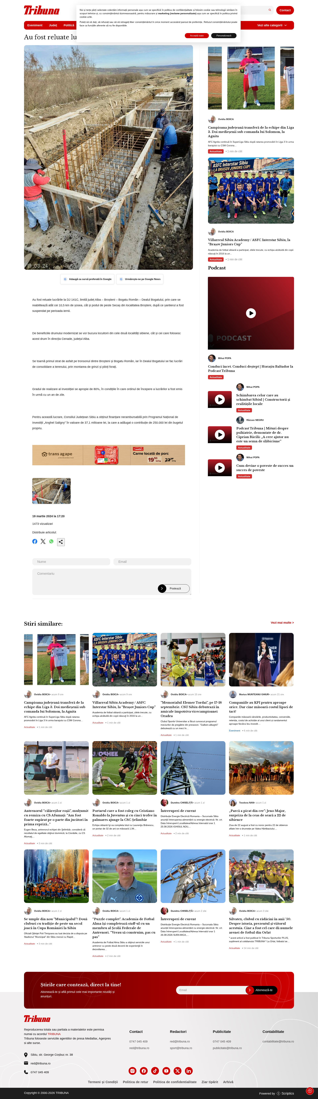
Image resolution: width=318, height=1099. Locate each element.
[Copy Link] (61, 542)
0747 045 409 (138, 1041)
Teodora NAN (246, 802)
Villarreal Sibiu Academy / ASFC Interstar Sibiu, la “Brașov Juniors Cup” (249, 242)
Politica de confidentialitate (175, 1082)
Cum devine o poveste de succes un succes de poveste (264, 468)
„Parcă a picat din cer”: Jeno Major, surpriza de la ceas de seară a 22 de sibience (257, 815)
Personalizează (223, 35)
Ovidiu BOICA (42, 694)
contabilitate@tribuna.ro (278, 1041)
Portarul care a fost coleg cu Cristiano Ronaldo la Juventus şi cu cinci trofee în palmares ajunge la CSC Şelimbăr (124, 815)
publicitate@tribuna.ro (227, 1048)
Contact (285, 10)
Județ (53, 25)
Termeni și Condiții (103, 1082)
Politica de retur (135, 1082)
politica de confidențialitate (178, 10)
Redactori (178, 1032)
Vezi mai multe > (282, 622)
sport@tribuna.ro (181, 1048)
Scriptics (288, 1093)
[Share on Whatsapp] (51, 543)
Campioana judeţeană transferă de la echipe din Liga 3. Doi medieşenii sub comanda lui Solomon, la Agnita (251, 132)
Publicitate (222, 1032)
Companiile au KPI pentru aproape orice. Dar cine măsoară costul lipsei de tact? (261, 707)
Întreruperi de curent (178, 811)
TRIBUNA (54, 1034)
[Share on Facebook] (34, 543)
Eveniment (34, 25)
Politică (69, 25)
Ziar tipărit (210, 1082)
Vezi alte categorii (269, 25)
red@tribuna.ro (41, 1063)
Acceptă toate (197, 35)
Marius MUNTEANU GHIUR (254, 694)
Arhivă (228, 1082)
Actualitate (216, 151)
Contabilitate (273, 1032)
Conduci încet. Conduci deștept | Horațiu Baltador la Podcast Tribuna (250, 369)
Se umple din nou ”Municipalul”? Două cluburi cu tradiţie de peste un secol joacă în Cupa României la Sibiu (55, 923)
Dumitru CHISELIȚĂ (182, 802)
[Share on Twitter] (43, 543)
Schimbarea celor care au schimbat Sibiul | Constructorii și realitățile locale (263, 400)
